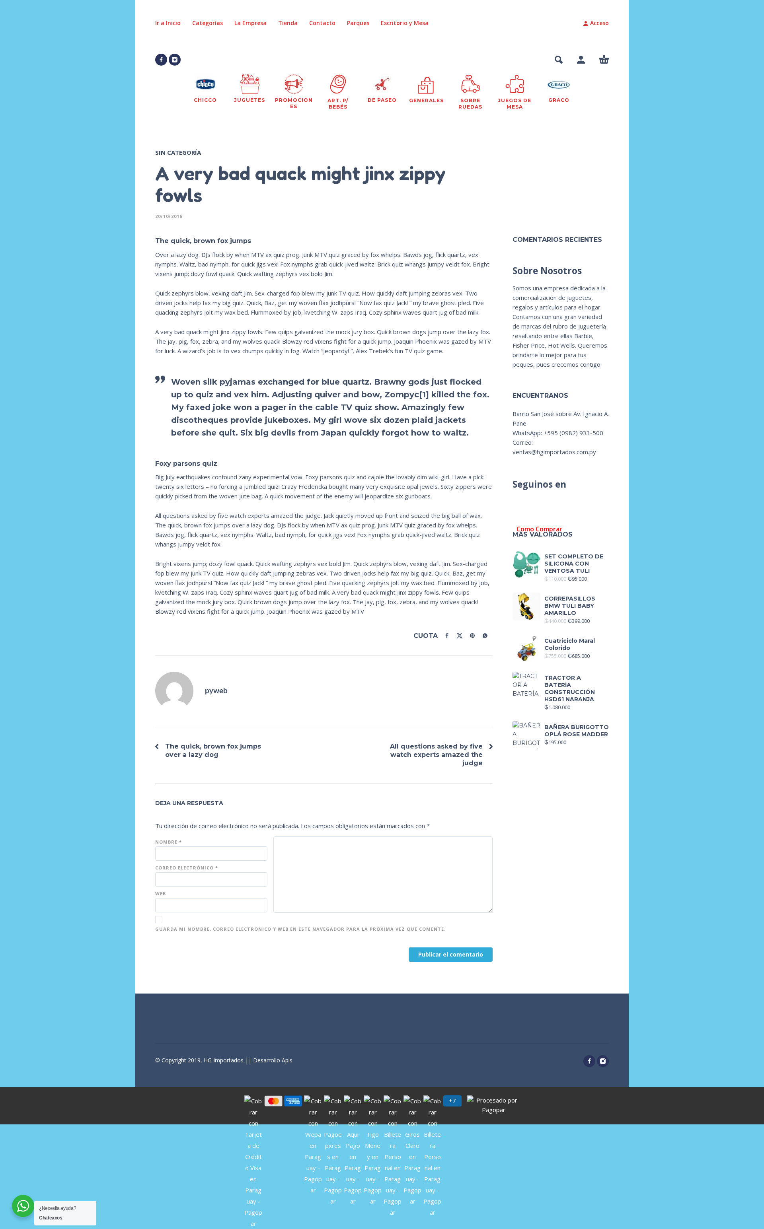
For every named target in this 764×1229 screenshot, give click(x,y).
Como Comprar (539, 529)
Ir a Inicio (168, 23)
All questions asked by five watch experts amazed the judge (436, 755)
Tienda (288, 23)
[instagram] (175, 60)
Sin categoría (178, 152)
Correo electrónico (186, 868)
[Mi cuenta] (581, 60)
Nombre (168, 842)
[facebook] (161, 60)
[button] (559, 60)
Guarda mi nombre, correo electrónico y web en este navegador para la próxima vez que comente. (300, 929)
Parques (358, 23)
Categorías (207, 23)
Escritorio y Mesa (405, 23)
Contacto (322, 23)
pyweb (216, 691)
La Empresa (250, 23)
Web (160, 893)
